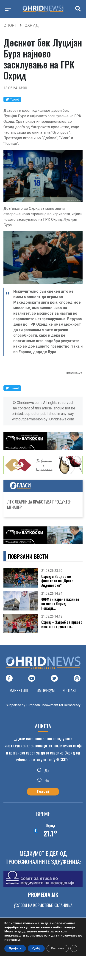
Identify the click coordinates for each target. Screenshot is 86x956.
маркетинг (19, 690)
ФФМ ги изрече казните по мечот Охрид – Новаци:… (60, 603)
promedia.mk (43, 894)
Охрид (32, 25)
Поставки (57, 948)
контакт (69, 690)
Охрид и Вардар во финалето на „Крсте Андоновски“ (57, 581)
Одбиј (36, 948)
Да (46, 770)
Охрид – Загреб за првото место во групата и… (61, 624)
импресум (45, 690)
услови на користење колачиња (43, 905)
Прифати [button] (15, 948)
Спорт (10, 25)
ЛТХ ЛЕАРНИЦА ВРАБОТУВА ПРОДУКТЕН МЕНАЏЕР (39, 504)
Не (46, 780)
